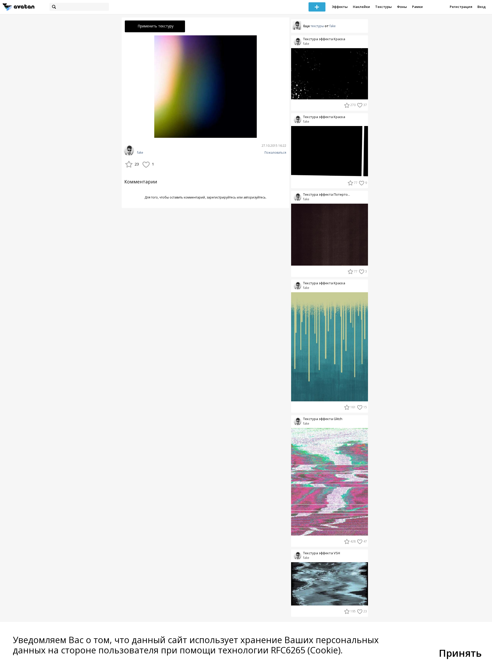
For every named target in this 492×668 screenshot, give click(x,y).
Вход (481, 6)
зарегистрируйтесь (221, 197)
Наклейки (361, 6)
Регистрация (461, 6)
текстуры (317, 26)
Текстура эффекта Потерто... (326, 194)
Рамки (417, 6)
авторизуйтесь (254, 197)
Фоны (402, 6)
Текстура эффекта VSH (321, 553)
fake (140, 152)
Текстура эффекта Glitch (322, 419)
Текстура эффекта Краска (324, 39)
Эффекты (340, 6)
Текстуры (383, 6)
